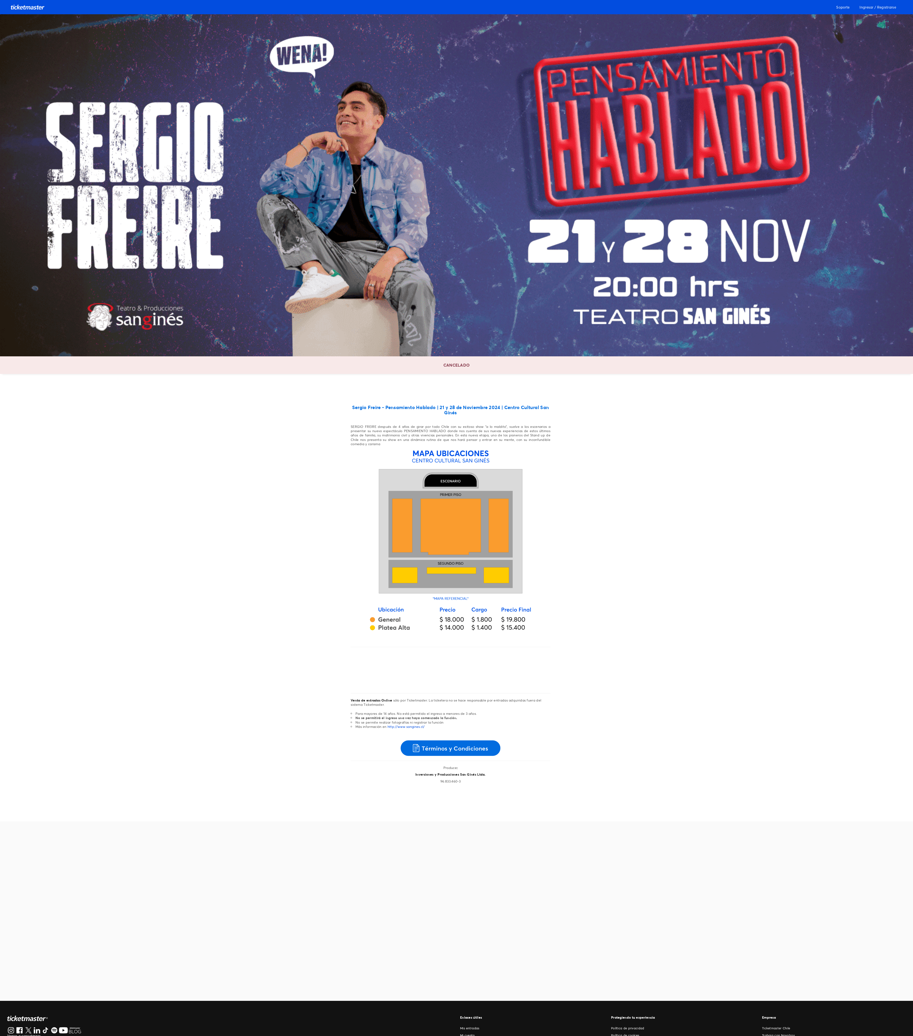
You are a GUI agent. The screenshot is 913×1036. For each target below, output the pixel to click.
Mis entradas (470, 1028)
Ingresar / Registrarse (878, 7)
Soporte (843, 7)
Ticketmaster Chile (776, 1028)
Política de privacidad (627, 1028)
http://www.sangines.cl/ (406, 726)
